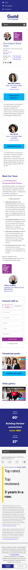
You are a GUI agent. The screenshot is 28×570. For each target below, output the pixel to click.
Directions (5, 53)
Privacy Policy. (15, 554)
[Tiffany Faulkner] (13, 279)
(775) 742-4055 (17, 57)
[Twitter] (3, 462)
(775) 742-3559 (17, 56)
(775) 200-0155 (17, 59)
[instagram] (8, 63)
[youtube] (10, 63)
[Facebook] (17, 462)
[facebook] (3, 63)
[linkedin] (5, 63)
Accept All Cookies (8, 566)
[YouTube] (24, 462)
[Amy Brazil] (13, 128)
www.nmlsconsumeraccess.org (9, 525)
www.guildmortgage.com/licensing (10, 539)
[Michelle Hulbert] (13, 77)
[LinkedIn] (10, 462)
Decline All (20, 566)
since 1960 (15, 430)
